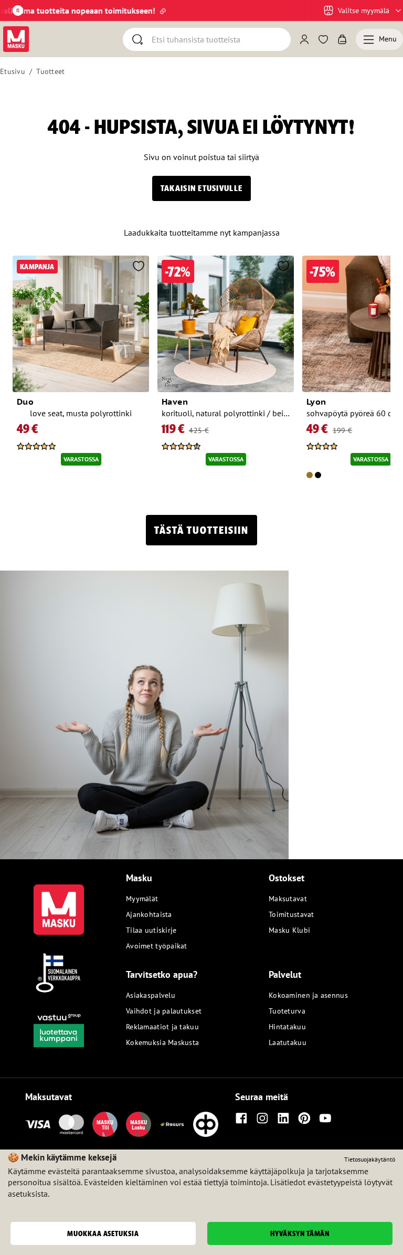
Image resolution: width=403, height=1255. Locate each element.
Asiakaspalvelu (150, 995)
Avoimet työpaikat (156, 946)
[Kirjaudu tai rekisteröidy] (304, 39)
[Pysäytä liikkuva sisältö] (17, 10)
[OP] (205, 1124)
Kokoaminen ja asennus (308, 995)
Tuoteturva (287, 1011)
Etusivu (12, 71)
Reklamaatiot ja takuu (162, 1026)
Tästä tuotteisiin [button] (201, 530)
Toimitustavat (291, 914)
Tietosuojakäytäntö (369, 1159)
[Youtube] (325, 1118)
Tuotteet (50, 71)
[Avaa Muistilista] (323, 39)
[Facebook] (241, 1118)
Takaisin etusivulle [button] (201, 188)
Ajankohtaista (149, 914)
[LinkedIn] (283, 1118)
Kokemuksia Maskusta (162, 1042)
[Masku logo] (59, 903)
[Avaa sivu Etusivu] (16, 39)
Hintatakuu (287, 1026)
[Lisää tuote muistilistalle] (138, 267)
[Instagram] (262, 1118)
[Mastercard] (71, 1124)
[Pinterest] (304, 1118)
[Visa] (37, 1124)
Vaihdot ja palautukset (164, 1011)
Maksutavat (288, 898)
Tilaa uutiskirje (151, 930)
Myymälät (142, 898)
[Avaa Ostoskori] (342, 39)
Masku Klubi (289, 930)
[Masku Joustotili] (172, 1124)
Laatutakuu (287, 1042)
